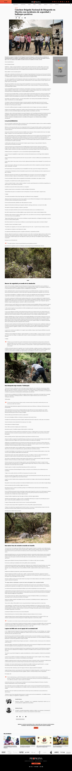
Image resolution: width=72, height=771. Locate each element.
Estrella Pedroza (18, 699)
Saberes (39, 4)
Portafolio (45, 4)
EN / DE (51, 4)
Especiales (56, 4)
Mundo (34, 4)
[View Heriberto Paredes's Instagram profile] (13, 710)
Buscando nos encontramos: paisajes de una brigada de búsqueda (27, 746)
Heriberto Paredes (18, 708)
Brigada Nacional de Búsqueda (20, 719)
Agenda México (15, 4)
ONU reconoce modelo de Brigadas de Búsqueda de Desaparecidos (44, 746)
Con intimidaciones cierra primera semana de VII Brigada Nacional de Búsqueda (10, 746)
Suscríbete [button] (36, 763)
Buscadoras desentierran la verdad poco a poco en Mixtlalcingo (60, 746)
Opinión (29, 4)
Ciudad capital (23, 4)
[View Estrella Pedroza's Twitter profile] (13, 701)
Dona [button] (6, 1)
